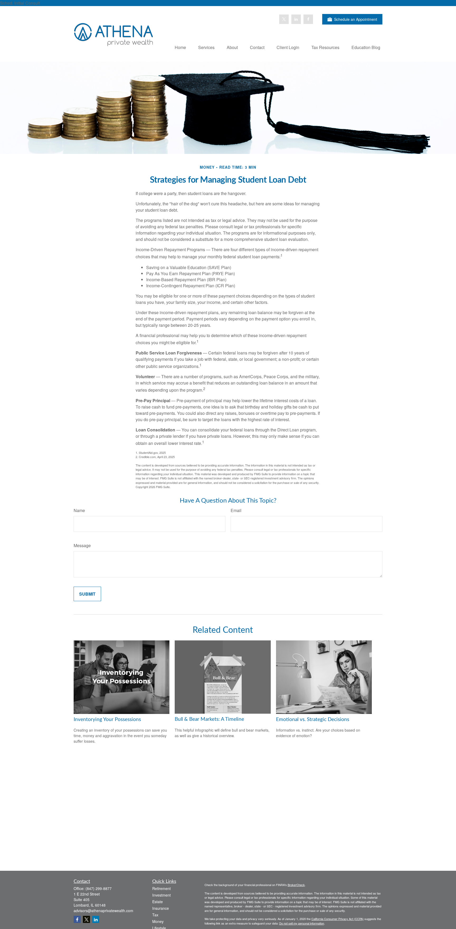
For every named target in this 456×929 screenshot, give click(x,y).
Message (82, 545)
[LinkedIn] (296, 19)
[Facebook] (308, 19)
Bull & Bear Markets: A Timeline (209, 719)
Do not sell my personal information (301, 923)
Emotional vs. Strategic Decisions (312, 719)
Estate (157, 901)
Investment (161, 895)
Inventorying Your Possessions (107, 719)
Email (236, 510)
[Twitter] (284, 19)
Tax (155, 914)
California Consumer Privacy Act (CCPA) (337, 919)
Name (79, 510)
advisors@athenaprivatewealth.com (103, 910)
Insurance (160, 908)
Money (158, 921)
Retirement (161, 888)
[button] (180, 47)
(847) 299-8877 (99, 888)
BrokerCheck (296, 885)
